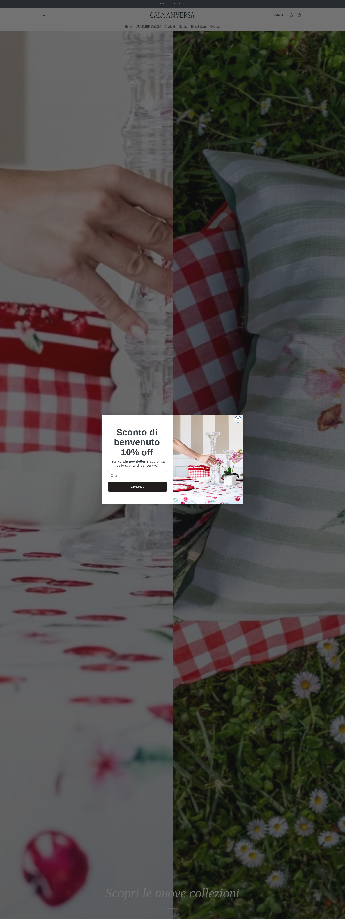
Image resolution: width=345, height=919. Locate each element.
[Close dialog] (238, 419)
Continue (137, 487)
